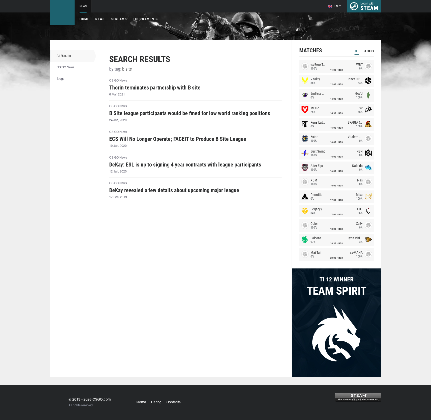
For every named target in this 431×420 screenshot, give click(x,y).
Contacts (173, 402)
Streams (119, 19)
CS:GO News (65, 67)
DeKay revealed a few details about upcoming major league (174, 190)
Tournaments (146, 19)
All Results (64, 56)
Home (84, 19)
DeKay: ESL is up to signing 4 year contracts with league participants (185, 165)
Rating (156, 402)
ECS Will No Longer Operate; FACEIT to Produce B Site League (177, 139)
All (356, 51)
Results (369, 51)
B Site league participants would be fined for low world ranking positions (189, 113)
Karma (141, 402)
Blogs (60, 79)
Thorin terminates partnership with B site (155, 88)
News (83, 6)
